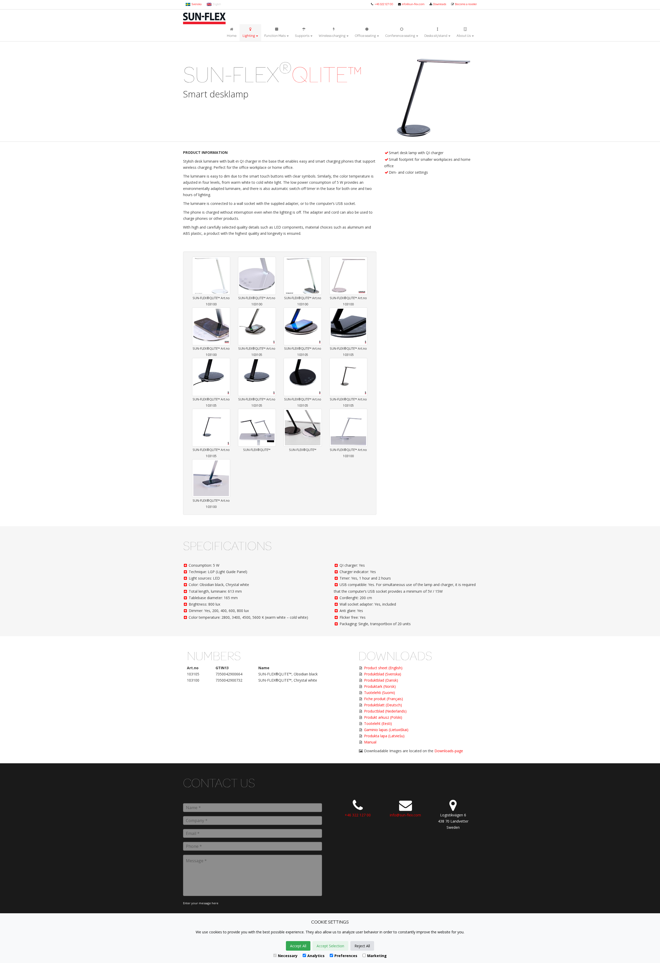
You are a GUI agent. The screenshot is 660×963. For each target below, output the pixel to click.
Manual (370, 742)
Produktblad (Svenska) (382, 674)
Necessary (288, 955)
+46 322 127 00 (383, 4)
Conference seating (400, 35)
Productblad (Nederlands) (385, 711)
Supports (302, 35)
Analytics (316, 955)
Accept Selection (330, 945)
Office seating (365, 35)
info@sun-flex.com (412, 4)
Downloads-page (448, 750)
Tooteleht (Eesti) (378, 723)
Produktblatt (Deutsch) (383, 704)
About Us (464, 35)
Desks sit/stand (436, 35)
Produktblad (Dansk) (381, 680)
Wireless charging (332, 35)
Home (231, 35)
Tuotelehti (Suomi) (379, 692)
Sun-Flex (204, 18)
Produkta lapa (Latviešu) (384, 735)
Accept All (298, 945)
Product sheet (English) (383, 667)
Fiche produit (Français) (383, 698)
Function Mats (275, 35)
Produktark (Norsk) (380, 686)
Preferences (345, 955)
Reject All (362, 945)
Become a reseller (466, 4)
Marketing (377, 955)
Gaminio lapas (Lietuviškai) (386, 729)
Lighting (249, 35)
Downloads (439, 4)
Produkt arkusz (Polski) (383, 717)
